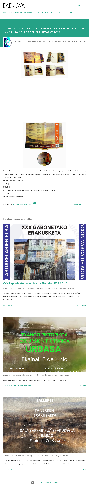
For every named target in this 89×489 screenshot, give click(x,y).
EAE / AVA (14, 6)
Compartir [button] (78, 204)
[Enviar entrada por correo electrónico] (34, 204)
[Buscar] (79, 4)
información (18, 204)
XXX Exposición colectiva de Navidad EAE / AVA (35, 283)
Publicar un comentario (25, 385)
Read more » (80, 305)
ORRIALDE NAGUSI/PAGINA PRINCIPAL (17, 13)
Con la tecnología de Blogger (46, 482)
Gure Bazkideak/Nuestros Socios (51, 13)
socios (28, 204)
